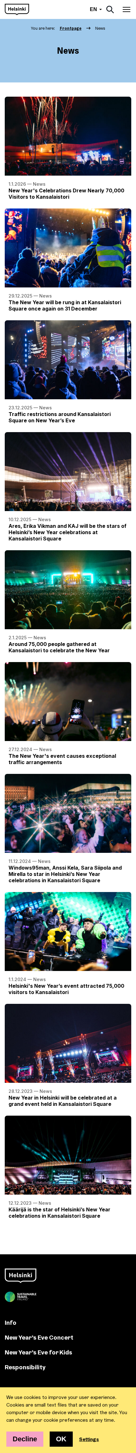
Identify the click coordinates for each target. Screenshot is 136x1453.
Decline (25, 1439)
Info (10, 1322)
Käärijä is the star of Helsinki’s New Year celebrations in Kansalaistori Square (59, 1212)
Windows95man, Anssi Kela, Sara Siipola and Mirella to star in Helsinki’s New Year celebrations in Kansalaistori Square (65, 874)
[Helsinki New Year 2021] (17, 9)
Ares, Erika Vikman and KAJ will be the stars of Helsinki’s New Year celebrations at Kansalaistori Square (68, 532)
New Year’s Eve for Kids (38, 1352)
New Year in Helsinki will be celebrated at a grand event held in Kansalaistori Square (63, 1100)
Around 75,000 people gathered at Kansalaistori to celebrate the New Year (59, 647)
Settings (89, 1439)
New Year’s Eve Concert (39, 1337)
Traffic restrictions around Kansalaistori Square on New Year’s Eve (60, 417)
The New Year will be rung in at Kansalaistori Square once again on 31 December (65, 305)
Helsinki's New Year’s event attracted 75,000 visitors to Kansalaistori (66, 989)
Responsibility (25, 1367)
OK (61, 1439)
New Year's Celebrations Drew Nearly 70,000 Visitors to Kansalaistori (66, 193)
